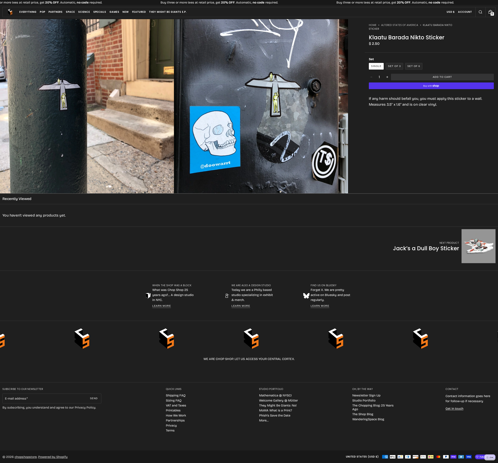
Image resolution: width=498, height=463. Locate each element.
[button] (480, 12)
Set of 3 (394, 66)
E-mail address (15, 398)
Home (373, 25)
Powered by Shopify (53, 457)
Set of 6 (413, 66)
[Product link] (444, 246)
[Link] (249, 2)
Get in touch (454, 408)
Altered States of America (399, 25)
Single (376, 66)
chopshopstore (26, 457)
